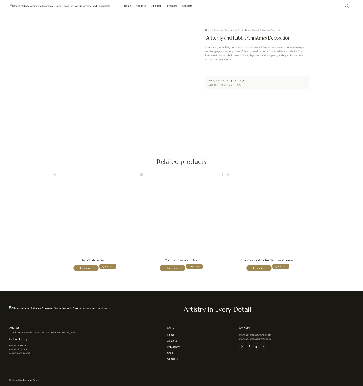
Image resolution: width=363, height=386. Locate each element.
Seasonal (218, 30)
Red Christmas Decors (94, 260)
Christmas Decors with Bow (181, 260)
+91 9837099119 (237, 80)
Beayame (27, 379)
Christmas (230, 30)
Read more (86, 268)
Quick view (108, 266)
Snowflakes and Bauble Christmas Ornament (268, 260)
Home (208, 30)
